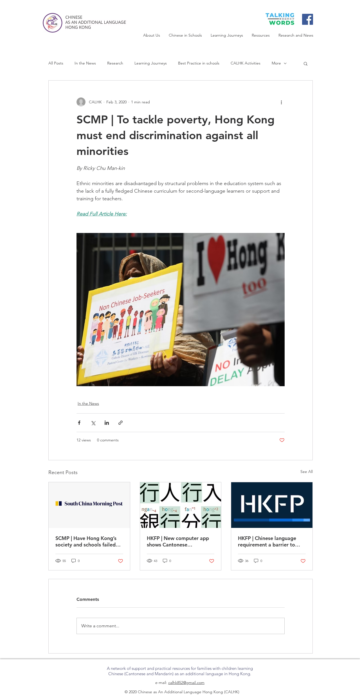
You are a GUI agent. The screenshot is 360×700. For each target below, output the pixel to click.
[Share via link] (120, 422)
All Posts (55, 63)
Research (115, 63)
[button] (305, 63)
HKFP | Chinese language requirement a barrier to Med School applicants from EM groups (271, 541)
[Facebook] (307, 19)
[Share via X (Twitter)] (93, 422)
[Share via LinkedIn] (106, 422)
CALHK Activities (245, 63)
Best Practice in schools (198, 63)
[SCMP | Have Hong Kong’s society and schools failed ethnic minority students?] (89, 505)
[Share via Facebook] (79, 422)
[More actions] (281, 102)
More (276, 63)
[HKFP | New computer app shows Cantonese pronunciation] (180, 505)
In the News (85, 63)
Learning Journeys (150, 63)
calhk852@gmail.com (186, 682)
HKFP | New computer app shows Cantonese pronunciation (178, 541)
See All (306, 471)
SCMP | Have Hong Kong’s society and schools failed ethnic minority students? (85, 541)
